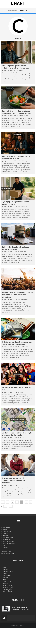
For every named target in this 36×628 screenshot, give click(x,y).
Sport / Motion (7, 585)
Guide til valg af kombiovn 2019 (20, 607)
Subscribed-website (9, 543)
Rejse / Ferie (7, 581)
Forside (5, 533)
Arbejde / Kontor (8, 571)
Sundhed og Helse (23, 115)
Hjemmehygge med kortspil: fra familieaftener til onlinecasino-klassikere (13, 480)
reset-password (8, 537)
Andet (21, 392)
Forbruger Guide (6, 551)
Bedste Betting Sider (7, 553)
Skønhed (5, 583)
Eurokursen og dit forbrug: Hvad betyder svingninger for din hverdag (17, 434)
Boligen (21, 70)
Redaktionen (16, 609)
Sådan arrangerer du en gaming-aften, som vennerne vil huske (16, 157)
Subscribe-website (8, 541)
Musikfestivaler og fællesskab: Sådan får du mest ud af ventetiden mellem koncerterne (17, 294)
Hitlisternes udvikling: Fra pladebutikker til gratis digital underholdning (17, 343)
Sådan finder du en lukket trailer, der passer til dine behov (16, 248)
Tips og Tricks (7, 589)
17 (5, 506)
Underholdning (23, 161)
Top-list (5, 545)
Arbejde (5, 569)
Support (18, 38)
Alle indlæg (6, 527)
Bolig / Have (23, 206)
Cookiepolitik (7, 531)
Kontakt (5, 535)
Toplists (5, 547)
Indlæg (5, 579)
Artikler (22, 437)
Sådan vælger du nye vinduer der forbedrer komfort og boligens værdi (15, 66)
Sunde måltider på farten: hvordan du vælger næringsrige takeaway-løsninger (16, 112)
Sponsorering (7, 539)
